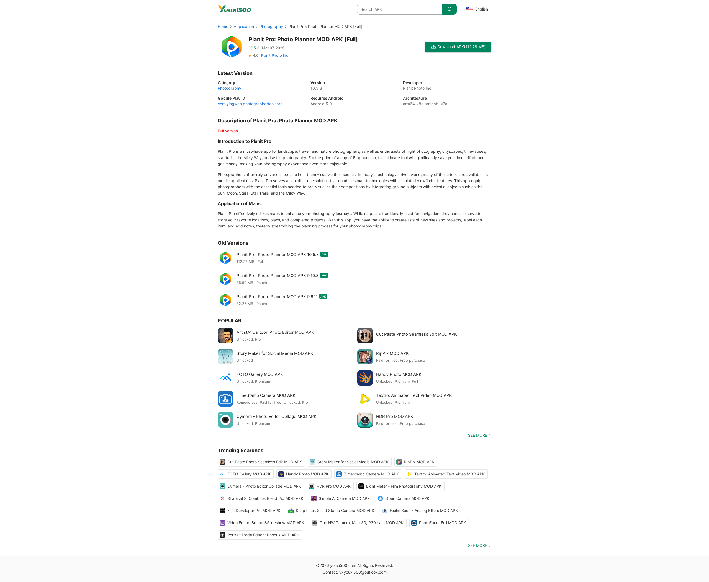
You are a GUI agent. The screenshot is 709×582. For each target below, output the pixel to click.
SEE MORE (477, 435)
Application (244, 26)
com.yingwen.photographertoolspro (250, 103)
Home (223, 26)
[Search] (449, 9)
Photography (271, 26)
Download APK (461, 46)
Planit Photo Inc (274, 55)
